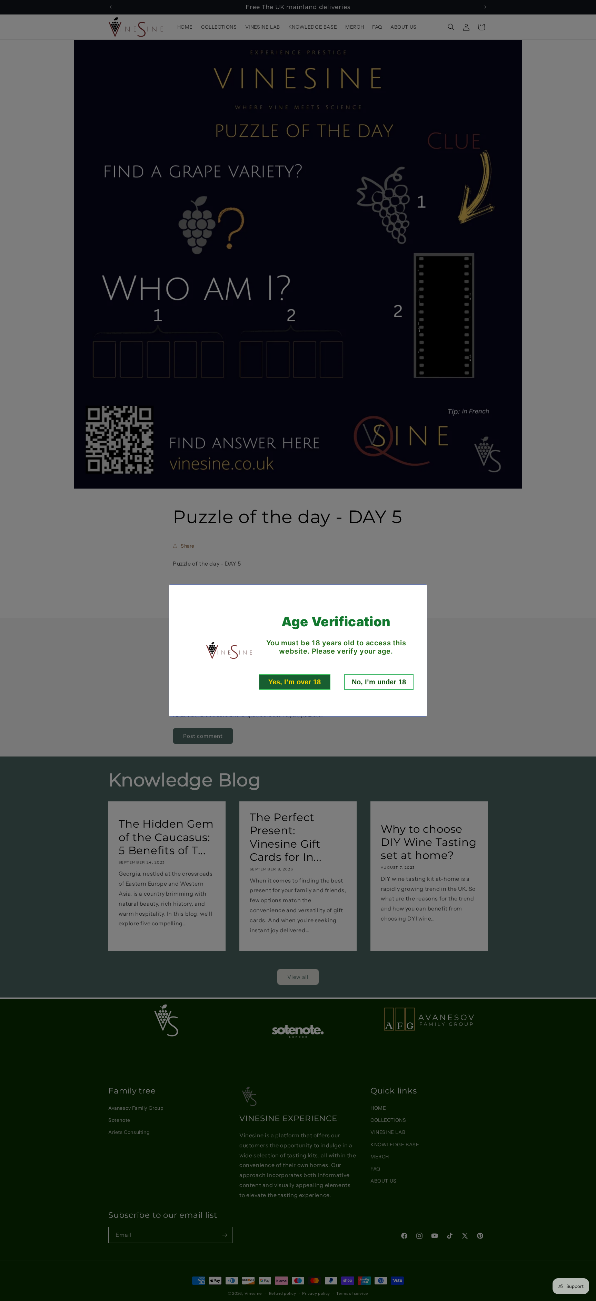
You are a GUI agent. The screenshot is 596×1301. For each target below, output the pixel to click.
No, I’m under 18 (379, 682)
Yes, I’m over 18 (294, 682)
